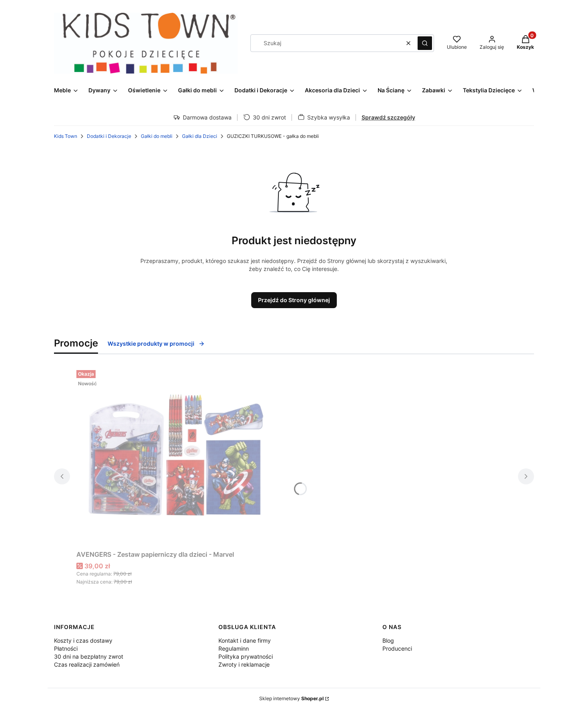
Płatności (66, 648)
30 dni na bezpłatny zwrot (88, 656)
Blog (388, 640)
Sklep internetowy (291, 698)
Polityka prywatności (245, 656)
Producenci (397, 648)
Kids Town (65, 136)
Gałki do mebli (156, 136)
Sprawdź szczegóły (388, 117)
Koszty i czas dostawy (83, 640)
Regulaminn (233, 648)
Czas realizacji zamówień (87, 664)
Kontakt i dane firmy (244, 640)
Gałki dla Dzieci (199, 136)
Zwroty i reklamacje (244, 664)
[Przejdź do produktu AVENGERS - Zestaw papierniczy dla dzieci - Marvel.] (176, 457)
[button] (425, 43)
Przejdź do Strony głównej (294, 300)
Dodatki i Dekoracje (109, 136)
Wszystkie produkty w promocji (151, 343)
